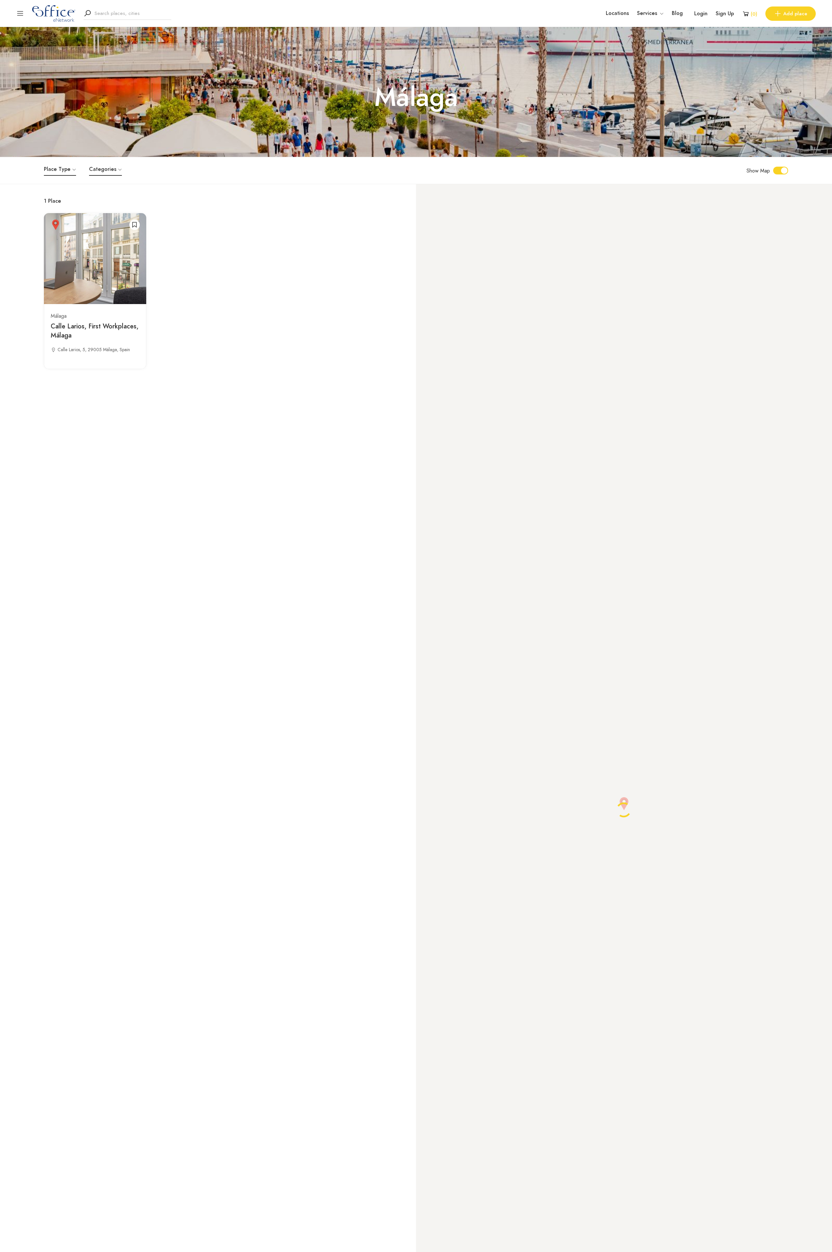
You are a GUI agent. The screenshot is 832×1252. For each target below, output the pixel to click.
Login (701, 13)
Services (647, 13)
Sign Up (725, 13)
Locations (617, 13)
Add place (795, 13)
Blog (677, 13)
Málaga (59, 316)
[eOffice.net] (53, 13)
